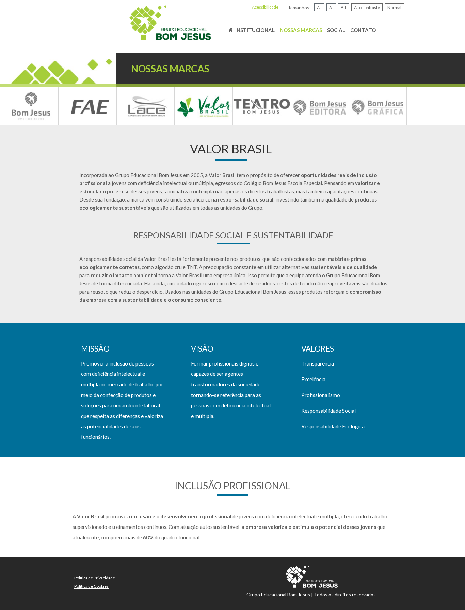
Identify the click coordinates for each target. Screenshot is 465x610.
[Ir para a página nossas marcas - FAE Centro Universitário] (87, 106)
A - (319, 7)
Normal (394, 7)
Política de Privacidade (94, 577)
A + (344, 7)
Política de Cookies (91, 586)
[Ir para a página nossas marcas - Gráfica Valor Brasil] (378, 106)
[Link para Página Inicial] (230, 30)
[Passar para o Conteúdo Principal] (170, 23)
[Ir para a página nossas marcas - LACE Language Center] (146, 106)
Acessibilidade (265, 7)
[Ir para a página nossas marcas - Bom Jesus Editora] (320, 106)
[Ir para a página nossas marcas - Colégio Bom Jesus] (29, 106)
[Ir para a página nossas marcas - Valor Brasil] (204, 106)
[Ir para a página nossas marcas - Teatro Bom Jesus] (262, 106)
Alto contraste (367, 7)
